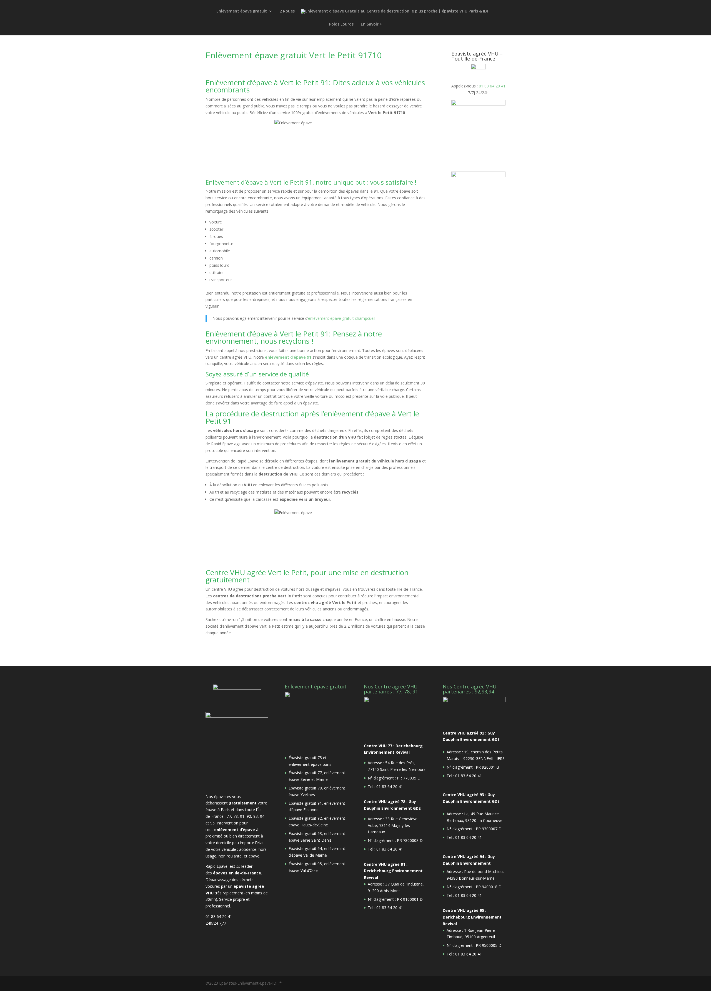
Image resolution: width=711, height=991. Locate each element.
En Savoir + (371, 24)
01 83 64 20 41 (492, 86)
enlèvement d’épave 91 (288, 357)
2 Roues (287, 11)
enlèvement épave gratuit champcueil (341, 318)
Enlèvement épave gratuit (241, 11)
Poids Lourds (341, 24)
